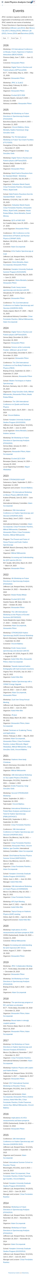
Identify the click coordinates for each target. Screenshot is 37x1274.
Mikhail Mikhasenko (25, 319)
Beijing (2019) (15, 31)
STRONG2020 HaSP (17, 479)
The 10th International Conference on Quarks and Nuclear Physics (16, 404)
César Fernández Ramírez (13, 187)
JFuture (14, 715)
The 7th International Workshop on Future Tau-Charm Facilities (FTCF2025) (18, 139)
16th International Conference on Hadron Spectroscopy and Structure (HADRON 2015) (18, 1141)
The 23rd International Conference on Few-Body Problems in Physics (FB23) (17, 365)
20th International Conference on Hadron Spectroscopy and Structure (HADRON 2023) (18, 513)
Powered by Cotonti (13, 1273)
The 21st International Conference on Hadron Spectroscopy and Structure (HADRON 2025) (18, 305)
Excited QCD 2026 (18, 95)
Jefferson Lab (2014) (17, 28)
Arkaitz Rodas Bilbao (19, 595)
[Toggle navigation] (2, 2)
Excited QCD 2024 (18, 458)
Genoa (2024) (12, 33)
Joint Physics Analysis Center (18, 2)
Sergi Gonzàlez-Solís (20, 392)
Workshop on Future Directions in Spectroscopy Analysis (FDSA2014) (16, 1209)
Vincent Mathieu (18, 127)
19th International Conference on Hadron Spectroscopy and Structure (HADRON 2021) (18, 832)
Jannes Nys (7, 1105)
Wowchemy (25, 1273)
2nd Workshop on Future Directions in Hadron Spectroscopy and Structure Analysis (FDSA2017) (17, 1047)
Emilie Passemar (17, 786)
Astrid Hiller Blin (17, 659)
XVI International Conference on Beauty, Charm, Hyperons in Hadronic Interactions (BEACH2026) (18, 51)
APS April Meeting (18, 901)
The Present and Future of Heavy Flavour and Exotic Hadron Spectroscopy (16, 542)
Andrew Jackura (9, 433)
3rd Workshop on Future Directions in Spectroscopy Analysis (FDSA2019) (16, 981)
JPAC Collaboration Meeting (21, 966)
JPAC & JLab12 (17, 83)
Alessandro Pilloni (17, 63)
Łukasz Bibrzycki (16, 744)
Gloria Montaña (19, 213)
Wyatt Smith (13, 190)
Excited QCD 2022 (18, 599)
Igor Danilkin (14, 848)
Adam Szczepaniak (18, 247)
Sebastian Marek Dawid (20, 184)
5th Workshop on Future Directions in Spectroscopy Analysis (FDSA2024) (16, 440)
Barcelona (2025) (27, 33)
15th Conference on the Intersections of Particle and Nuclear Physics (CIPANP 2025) (16, 235)
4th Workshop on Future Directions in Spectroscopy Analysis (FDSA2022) (16, 581)
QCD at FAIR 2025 (18, 220)
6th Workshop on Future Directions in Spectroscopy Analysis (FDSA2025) (16, 116)
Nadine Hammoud (17, 130)
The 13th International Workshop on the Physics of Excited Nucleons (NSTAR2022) (16, 614)
